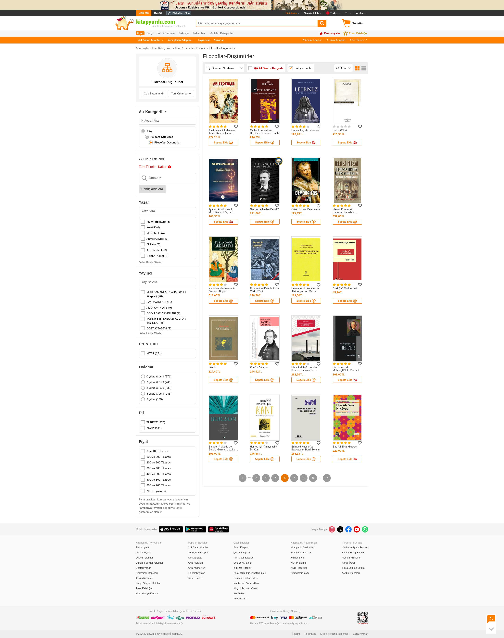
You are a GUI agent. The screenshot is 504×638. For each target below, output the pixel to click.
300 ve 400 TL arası (158, 468)
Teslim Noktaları (144, 578)
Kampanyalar (332, 33)
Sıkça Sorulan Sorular (353, 568)
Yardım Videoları (351, 573)
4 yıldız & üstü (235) (158, 393)
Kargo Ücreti (348, 562)
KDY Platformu (299, 562)
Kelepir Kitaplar (196, 573)
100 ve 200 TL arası (158, 456)
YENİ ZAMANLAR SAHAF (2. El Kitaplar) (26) (166, 294)
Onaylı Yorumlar (144, 557)
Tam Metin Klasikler (243, 557)
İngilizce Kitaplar (242, 568)
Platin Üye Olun (181, 13)
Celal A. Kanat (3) (157, 255)
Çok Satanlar (152, 93)
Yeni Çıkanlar (179, 93)
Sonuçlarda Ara (152, 189)
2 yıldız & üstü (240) (158, 382)
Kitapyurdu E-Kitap (301, 552)
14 (327, 478)
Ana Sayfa (142, 48)
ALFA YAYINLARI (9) (159, 307)
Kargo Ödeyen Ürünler (148, 583)
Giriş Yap (144, 13)
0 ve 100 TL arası (157, 451)
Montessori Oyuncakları (246, 583)
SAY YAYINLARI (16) (159, 301)
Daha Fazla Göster (150, 262)
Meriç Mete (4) (155, 233)
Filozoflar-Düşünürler (222, 48)
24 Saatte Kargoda (271, 68)
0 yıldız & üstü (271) (158, 376)
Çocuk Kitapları (313, 40)
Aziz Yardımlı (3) (156, 250)
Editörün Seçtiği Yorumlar (149, 562)
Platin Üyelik (142, 547)
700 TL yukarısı (156, 491)
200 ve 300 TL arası (158, 462)
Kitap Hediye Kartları (147, 593)
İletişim (296, 633)
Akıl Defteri (239, 593)
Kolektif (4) (153, 227)
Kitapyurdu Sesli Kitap (302, 547)
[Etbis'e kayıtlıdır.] (363, 618)
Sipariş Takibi (311, 13)
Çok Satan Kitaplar (149, 40)
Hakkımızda (310, 633)
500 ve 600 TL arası (158, 479)
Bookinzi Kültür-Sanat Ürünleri (249, 573)
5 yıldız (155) (154, 399)
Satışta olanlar (303, 68)
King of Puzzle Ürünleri (245, 588)
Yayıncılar (204, 40)
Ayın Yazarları (195, 562)
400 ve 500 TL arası (158, 473)
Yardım (360, 13)
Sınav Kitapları (337, 40)
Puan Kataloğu (358, 33)
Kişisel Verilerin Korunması (334, 633)
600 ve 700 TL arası (158, 485)
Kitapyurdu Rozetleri (147, 573)
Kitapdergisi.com (300, 573)
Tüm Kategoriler (223, 33)
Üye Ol (158, 13)
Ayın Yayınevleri (196, 568)
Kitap (178, 48)
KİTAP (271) (154, 353)
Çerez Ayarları (360, 633)
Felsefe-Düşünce (195, 48)
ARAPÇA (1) (154, 428)
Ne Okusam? (359, 40)
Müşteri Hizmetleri (351, 557)
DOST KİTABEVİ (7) (158, 328)
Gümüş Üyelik (143, 552)
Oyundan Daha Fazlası (245, 578)
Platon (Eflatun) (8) (158, 221)
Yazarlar (219, 40)
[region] (167, 137)
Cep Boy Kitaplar (242, 562)
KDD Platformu (299, 568)
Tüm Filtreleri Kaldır (152, 166)
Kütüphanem (298, 557)
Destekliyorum (143, 568)
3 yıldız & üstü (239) (158, 387)
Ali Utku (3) (153, 244)
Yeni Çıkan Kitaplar (179, 40)
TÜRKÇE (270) (155, 422)
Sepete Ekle (221, 142)
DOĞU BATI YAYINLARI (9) (163, 313)
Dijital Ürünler (195, 578)
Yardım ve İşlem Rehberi (355, 547)
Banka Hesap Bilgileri (353, 552)
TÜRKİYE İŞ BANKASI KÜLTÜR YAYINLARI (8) (166, 320)
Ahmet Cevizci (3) (157, 238)
